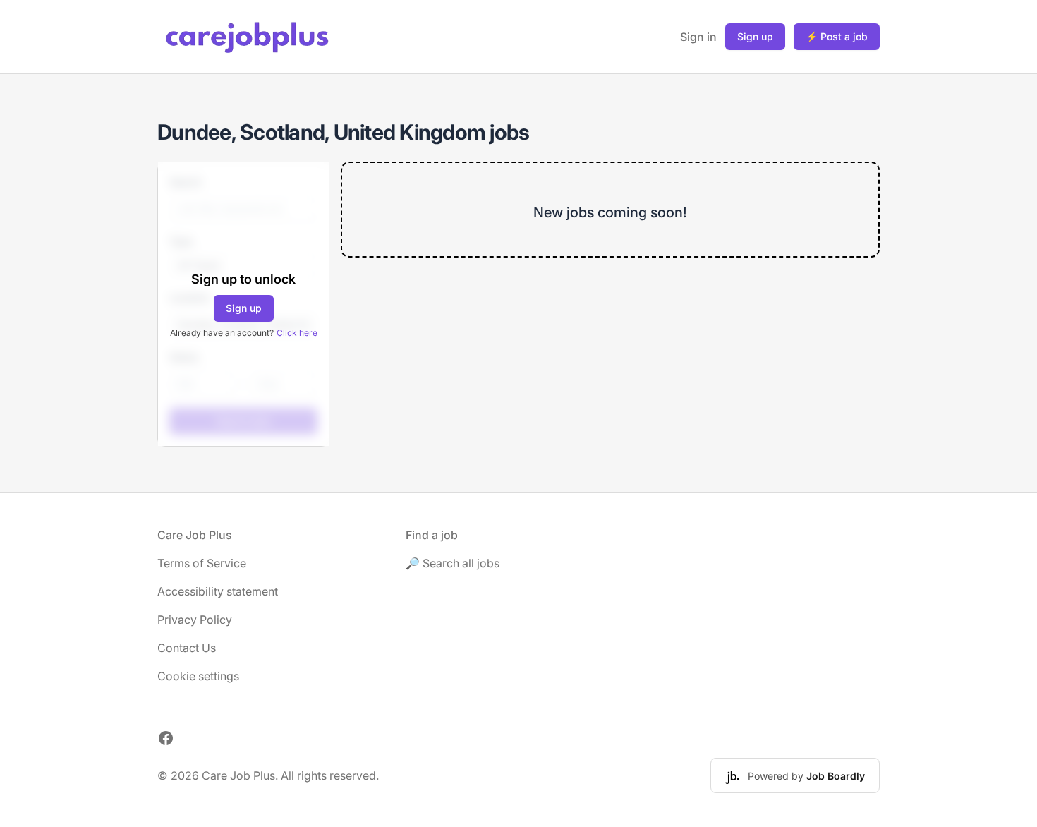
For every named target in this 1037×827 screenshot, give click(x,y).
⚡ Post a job (837, 36)
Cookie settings (198, 676)
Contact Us (186, 648)
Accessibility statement (217, 591)
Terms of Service (201, 563)
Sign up (755, 36)
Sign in (698, 37)
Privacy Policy (194, 619)
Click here (297, 332)
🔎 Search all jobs (452, 563)
